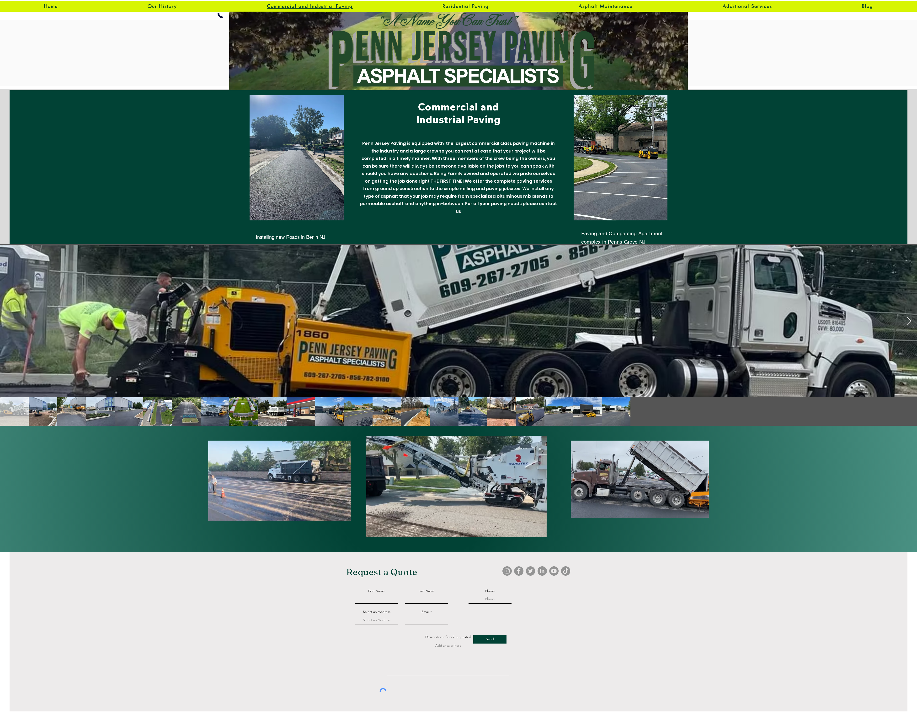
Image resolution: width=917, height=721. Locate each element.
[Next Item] (909, 321)
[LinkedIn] (542, 571)
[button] (345, 515)
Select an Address (376, 611)
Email (425, 611)
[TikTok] (565, 571)
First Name (376, 591)
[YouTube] (554, 571)
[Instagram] (507, 571)
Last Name (427, 591)
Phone (490, 591)
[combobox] (376, 620)
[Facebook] (518, 571)
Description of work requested (448, 637)
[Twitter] (530, 571)
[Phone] (220, 15)
